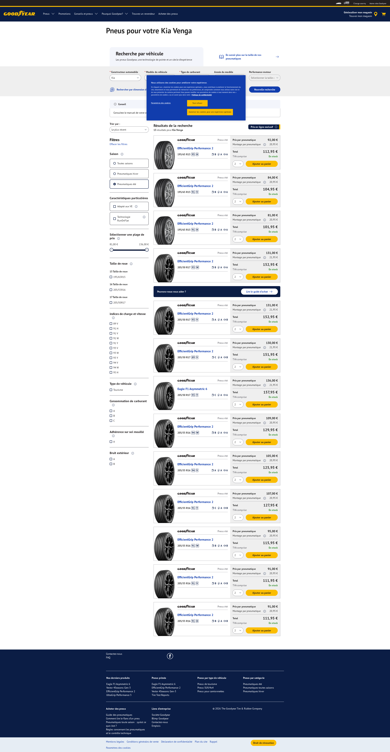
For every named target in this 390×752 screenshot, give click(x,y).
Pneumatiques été (126, 184)
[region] (196, 97)
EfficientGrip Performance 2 (195, 148)
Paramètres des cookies (161, 103)
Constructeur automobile (124, 72)
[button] (122, 154)
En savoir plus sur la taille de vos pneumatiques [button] (243, 56)
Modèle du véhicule (156, 72)
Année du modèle (223, 72)
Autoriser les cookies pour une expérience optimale (210, 112)
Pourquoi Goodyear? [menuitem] (112, 13)
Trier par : (115, 123)
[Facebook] (170, 656)
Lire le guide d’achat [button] (257, 291)
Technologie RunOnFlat (123, 218)
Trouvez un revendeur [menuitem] (143, 13)
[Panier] (383, 14)
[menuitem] (338, 3)
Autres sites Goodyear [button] (378, 3)
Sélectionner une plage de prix (127, 236)
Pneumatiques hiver (127, 173)
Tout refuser (197, 103)
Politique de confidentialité (202, 95)
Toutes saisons (125, 163)
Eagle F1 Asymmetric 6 (192, 389)
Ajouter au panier (261, 163)
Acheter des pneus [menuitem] (168, 13)
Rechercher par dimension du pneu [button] (135, 89)
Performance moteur (260, 72)
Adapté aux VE (125, 206)
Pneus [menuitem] (46, 13)
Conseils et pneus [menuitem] (83, 13)
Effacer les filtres (118, 144)
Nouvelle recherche (264, 89)
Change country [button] (359, 3)
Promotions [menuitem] (64, 13)
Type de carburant (190, 72)
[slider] (111, 250)
